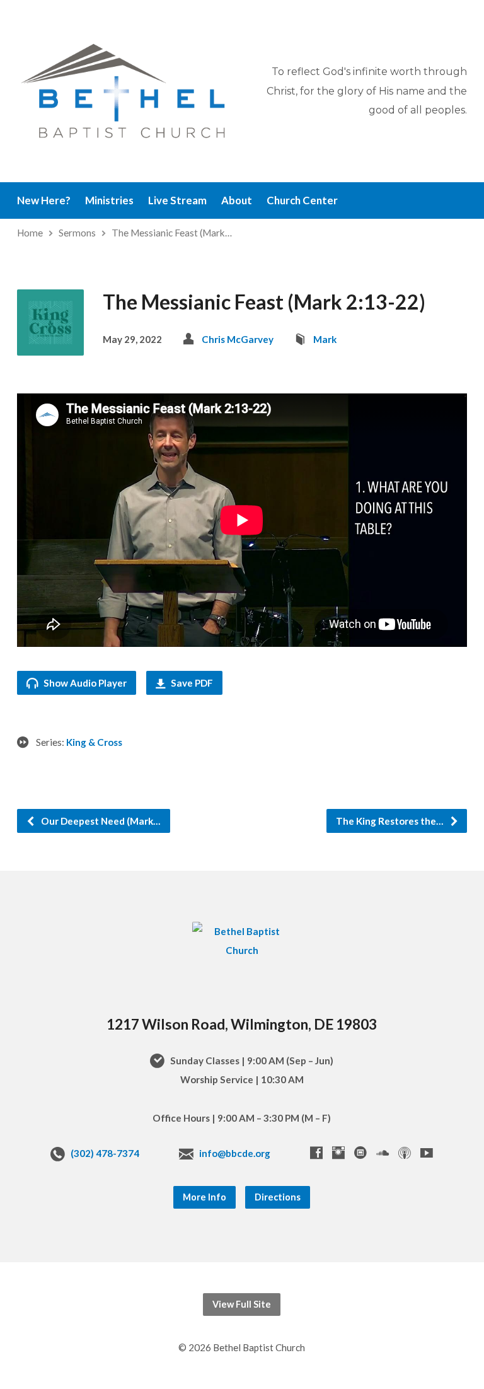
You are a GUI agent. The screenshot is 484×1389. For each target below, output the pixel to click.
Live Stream (177, 200)
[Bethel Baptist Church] (242, 950)
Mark (325, 339)
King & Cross (94, 742)
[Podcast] (404, 1152)
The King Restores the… (391, 821)
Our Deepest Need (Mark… (100, 821)
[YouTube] (426, 1152)
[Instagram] (338, 1152)
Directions (278, 1197)
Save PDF (191, 683)
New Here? (44, 200)
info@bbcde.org (234, 1153)
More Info (204, 1197)
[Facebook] (316, 1152)
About (236, 200)
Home (30, 232)
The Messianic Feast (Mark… (172, 232)
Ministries (109, 200)
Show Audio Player (84, 683)
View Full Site (241, 1304)
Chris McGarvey (238, 339)
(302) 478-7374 (105, 1153)
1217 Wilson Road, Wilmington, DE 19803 (242, 1024)
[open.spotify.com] (360, 1152)
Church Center (302, 200)
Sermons (77, 232)
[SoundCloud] (382, 1152)
